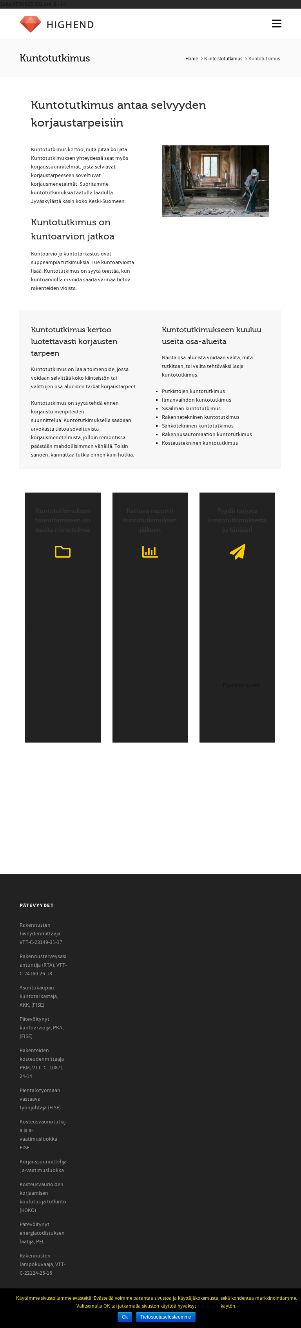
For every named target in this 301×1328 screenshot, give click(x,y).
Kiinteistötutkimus (223, 59)
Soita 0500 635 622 (33, 4)
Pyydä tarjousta (241, 685)
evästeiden (208, 1306)
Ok (125, 1317)
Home (191, 59)
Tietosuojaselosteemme (165, 1317)
